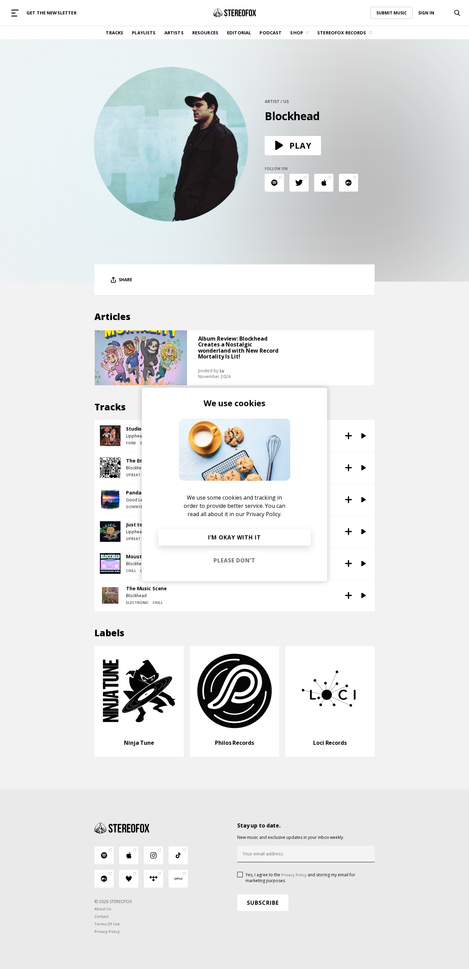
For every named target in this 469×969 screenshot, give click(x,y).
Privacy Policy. (264, 514)
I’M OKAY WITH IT (234, 537)
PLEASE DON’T (234, 560)
